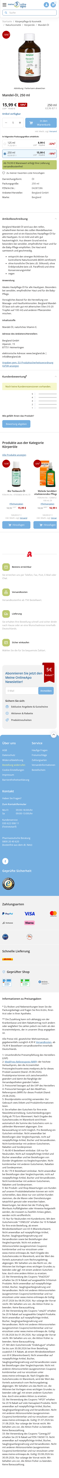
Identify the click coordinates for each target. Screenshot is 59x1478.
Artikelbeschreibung (15, 219)
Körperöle (29, 24)
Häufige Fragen (40, 750)
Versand (53, 131)
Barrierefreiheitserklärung (14, 779)
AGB (4, 750)
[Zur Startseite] (17, 5)
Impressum (8, 774)
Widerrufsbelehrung (12, 760)
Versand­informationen (43, 764)
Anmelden (46, 690)
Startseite (7, 21)
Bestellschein (38, 769)
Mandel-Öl (43, 24)
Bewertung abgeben (16, 423)
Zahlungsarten (39, 760)
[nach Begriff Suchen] (5, 12)
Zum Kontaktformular (14, 804)
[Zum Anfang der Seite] (54, 735)
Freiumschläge (39, 755)
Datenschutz (8, 755)
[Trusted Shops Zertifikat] (8, 884)
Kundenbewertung (14, 376)
